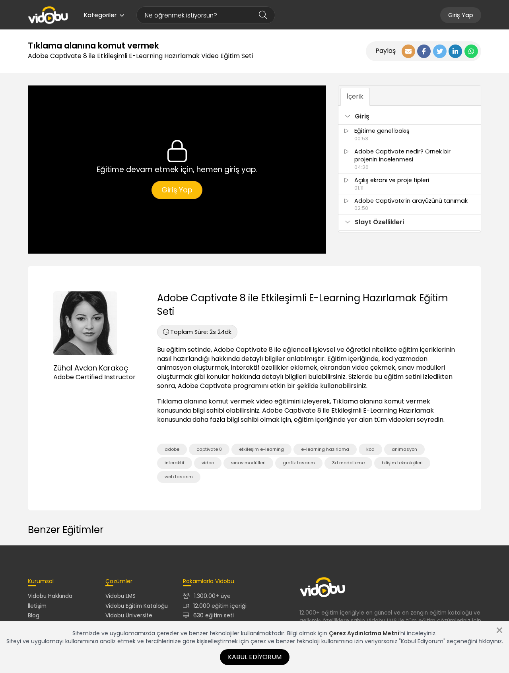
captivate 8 (209, 449)
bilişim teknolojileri (402, 463)
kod (370, 449)
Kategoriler (100, 15)
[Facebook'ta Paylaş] (424, 51)
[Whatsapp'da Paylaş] (471, 51)
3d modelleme (348, 463)
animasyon (404, 449)
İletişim (37, 606)
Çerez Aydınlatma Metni (364, 633)
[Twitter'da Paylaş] (440, 51)
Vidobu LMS (120, 596)
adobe (172, 449)
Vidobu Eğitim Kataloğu (136, 606)
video (208, 463)
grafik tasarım (299, 463)
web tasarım (179, 476)
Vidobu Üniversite (128, 615)
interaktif (175, 463)
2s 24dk (200, 332)
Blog (33, 615)
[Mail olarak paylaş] (408, 51)
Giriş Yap (460, 15)
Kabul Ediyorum (255, 656)
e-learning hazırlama (325, 449)
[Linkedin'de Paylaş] (455, 51)
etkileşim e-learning (261, 449)
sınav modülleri (248, 463)
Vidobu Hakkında (50, 596)
